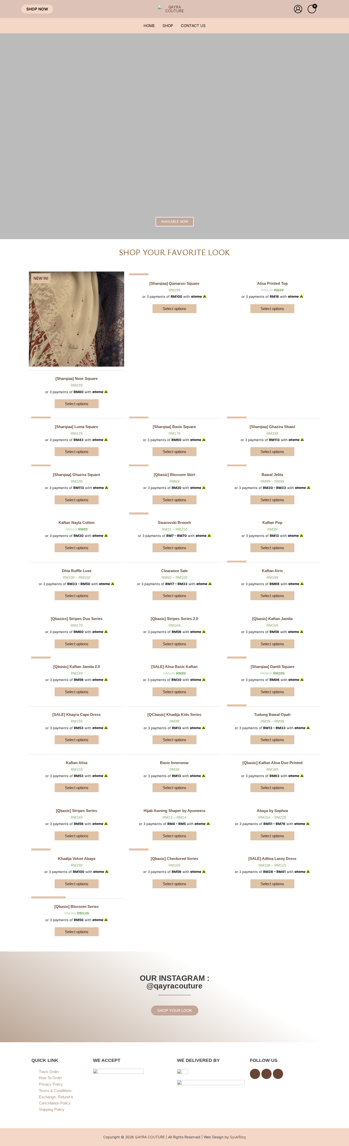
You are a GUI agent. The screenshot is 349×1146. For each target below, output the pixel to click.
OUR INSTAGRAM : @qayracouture (175, 982)
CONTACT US (193, 25)
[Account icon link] (298, 9)
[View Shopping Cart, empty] (312, 9)
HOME (149, 25)
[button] (37, 9)
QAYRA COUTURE (150, 1137)
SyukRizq (238, 1137)
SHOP (167, 25)
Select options (76, 404)
